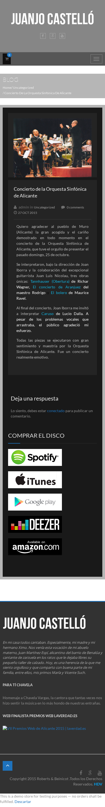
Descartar (23, 801)
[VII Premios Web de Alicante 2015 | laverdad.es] (44, 730)
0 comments (75, 207)
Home (7, 88)
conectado (56, 410)
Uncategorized (23, 88)
